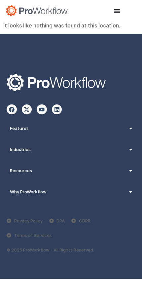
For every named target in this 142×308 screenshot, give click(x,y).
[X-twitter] (27, 109)
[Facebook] (12, 109)
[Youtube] (42, 109)
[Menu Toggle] (117, 11)
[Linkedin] (57, 109)
